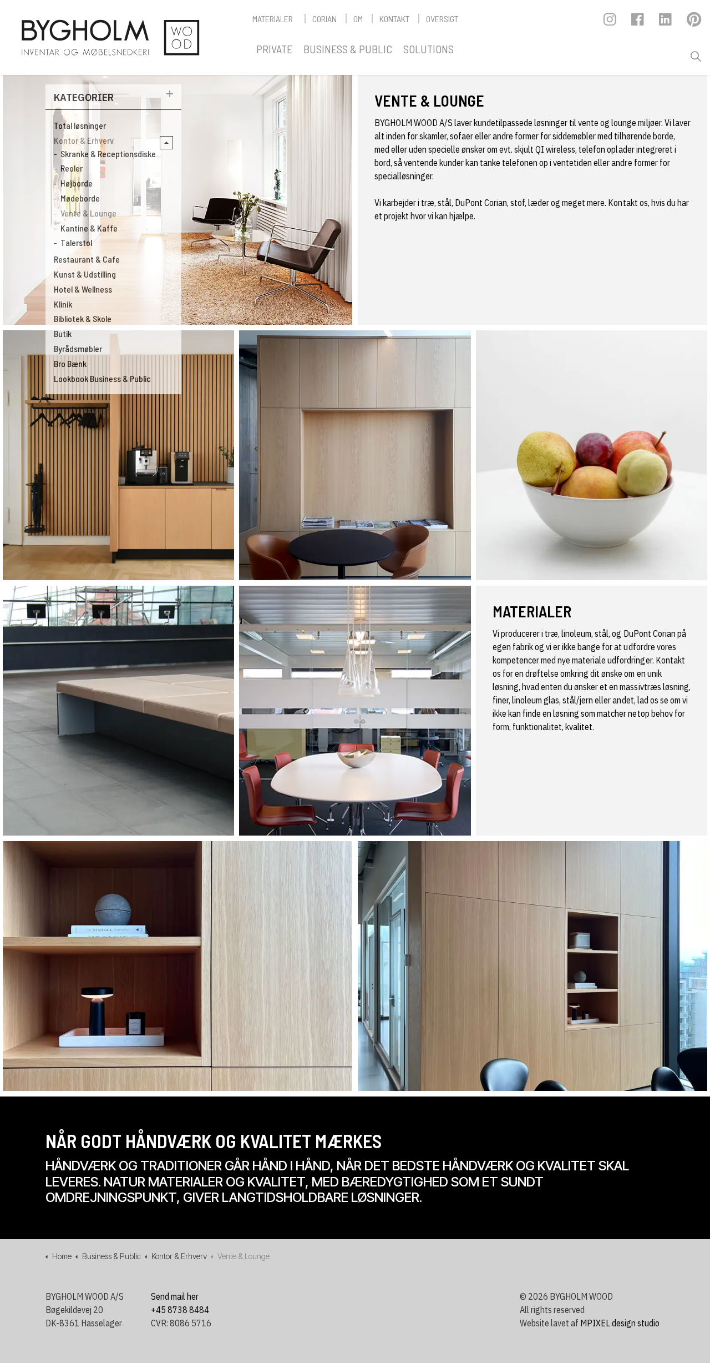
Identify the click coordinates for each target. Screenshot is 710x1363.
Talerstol (76, 242)
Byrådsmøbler (78, 348)
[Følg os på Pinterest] (694, 22)
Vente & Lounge (88, 213)
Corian (324, 18)
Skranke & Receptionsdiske (108, 153)
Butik (63, 333)
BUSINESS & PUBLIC (347, 49)
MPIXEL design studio (620, 1323)
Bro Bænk (70, 363)
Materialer (272, 18)
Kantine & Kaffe (89, 228)
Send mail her (175, 1296)
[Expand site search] (695, 57)
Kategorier (84, 97)
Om (358, 18)
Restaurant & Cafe (87, 259)
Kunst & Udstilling (85, 274)
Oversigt (442, 18)
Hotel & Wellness (83, 289)
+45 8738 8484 (180, 1309)
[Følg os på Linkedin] (666, 22)
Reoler (71, 168)
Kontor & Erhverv (84, 140)
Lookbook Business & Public (102, 378)
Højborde (76, 183)
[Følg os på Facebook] (638, 22)
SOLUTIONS (428, 49)
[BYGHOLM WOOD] (110, 37)
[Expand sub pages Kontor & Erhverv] (166, 142)
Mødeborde (80, 198)
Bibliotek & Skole (82, 318)
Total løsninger (80, 125)
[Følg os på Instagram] (610, 22)
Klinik (63, 304)
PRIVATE (274, 49)
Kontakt (394, 18)
